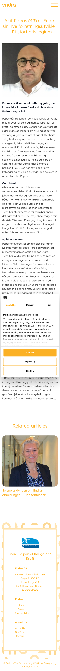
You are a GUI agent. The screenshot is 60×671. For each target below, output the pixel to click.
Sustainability (22, 613)
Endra (22, 605)
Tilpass (28, 362)
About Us (20, 628)
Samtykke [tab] (11, 305)
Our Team (20, 632)
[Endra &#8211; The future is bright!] (9, 5)
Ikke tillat (30, 371)
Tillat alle (30, 352)
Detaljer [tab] (30, 305)
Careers (20, 636)
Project (21, 609)
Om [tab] (49, 305)
